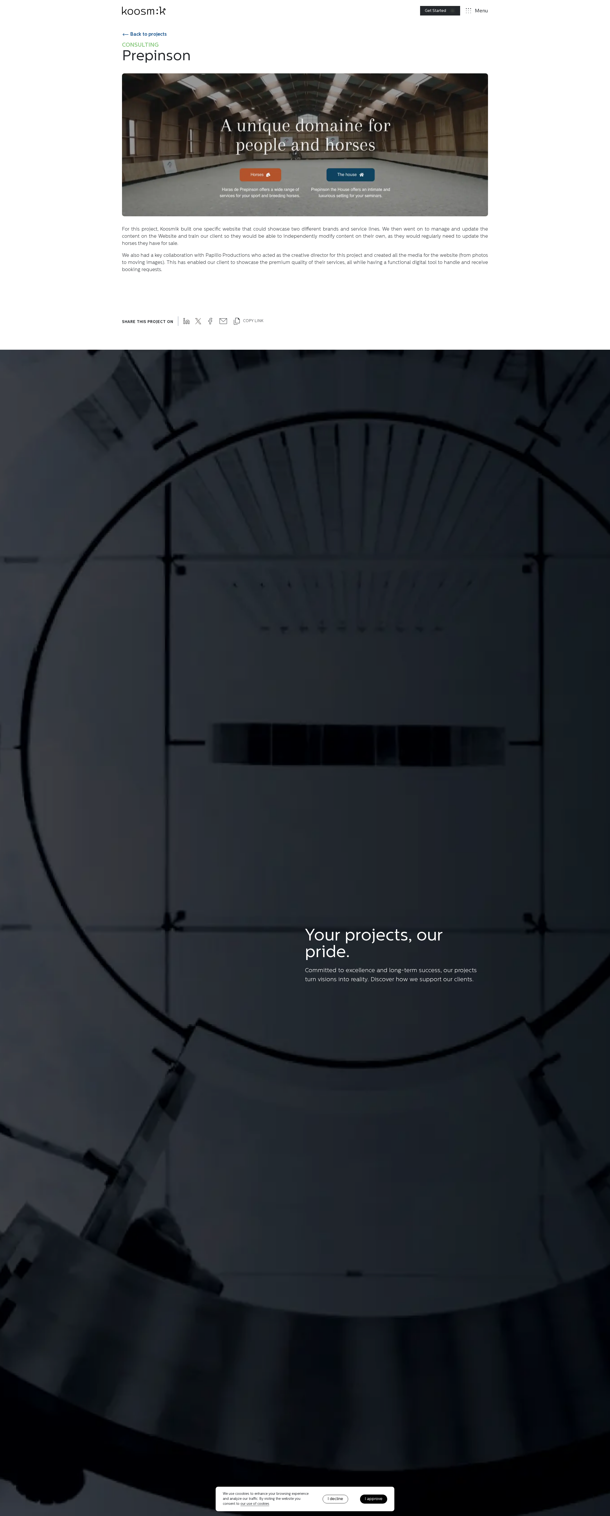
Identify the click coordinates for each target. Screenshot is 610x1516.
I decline (335, 1499)
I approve (373, 1499)
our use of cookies (254, 1504)
